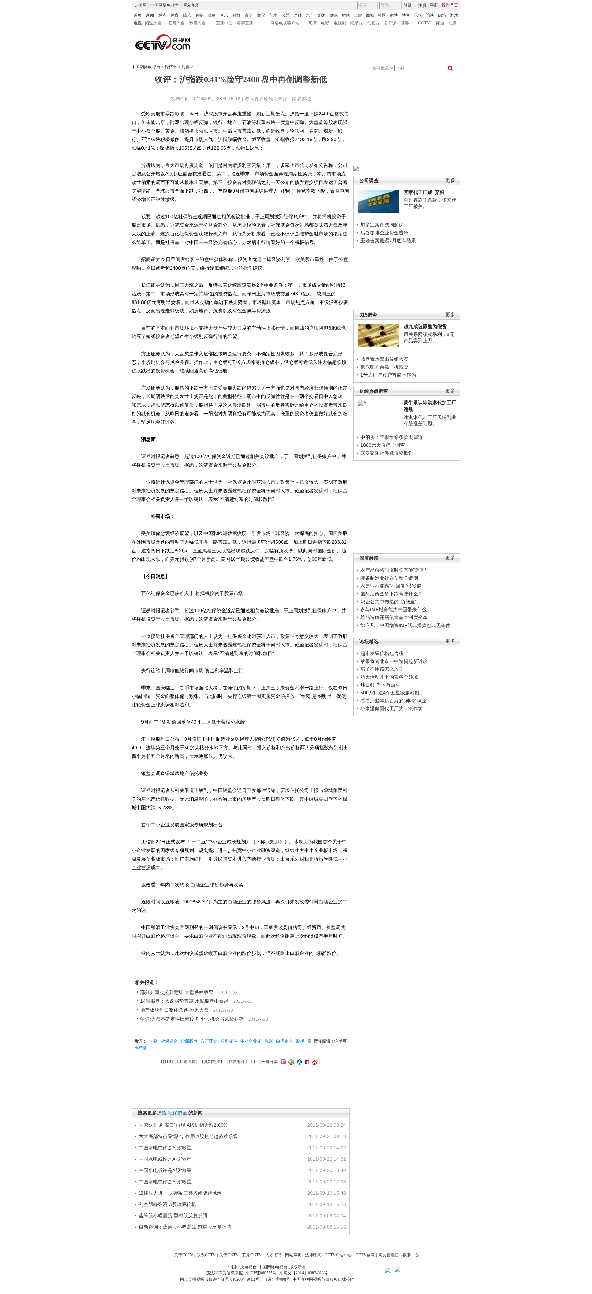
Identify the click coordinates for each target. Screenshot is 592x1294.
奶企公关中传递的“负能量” (388, 601)
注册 (422, 5)
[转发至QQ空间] (290, 1061)
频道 (440, 23)
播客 (405, 23)
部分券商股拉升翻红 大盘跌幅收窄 (176, 992)
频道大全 (153, 23)
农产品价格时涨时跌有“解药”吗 (393, 570)
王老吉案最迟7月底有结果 (388, 240)
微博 (394, 15)
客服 (434, 5)
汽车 (310, 15)
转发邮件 (237, 1061)
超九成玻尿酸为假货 (425, 326)
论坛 (418, 15)
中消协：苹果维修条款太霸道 (391, 437)
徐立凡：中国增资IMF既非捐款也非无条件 (405, 625)
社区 (382, 15)
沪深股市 (189, 1041)
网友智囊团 (388, 1255)
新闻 (150, 15)
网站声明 (293, 1255)
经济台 (171, 67)
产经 (298, 15)
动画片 (373, 23)
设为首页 (450, 5)
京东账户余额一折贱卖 (384, 367)
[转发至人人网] (298, 1061)
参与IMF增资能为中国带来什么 (393, 609)
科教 (236, 15)
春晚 (199, 15)
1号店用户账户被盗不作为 (388, 375)
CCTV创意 (365, 1255)
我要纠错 (187, 1061)
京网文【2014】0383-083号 (303, 1273)
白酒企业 (284, 1041)
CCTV (424, 23)
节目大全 (197, 23)
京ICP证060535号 (260, 1273)
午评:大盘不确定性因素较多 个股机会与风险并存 (192, 1019)
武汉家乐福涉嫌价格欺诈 (386, 453)
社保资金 (169, 1041)
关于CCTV (183, 1255)
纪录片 (356, 23)
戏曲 (212, 15)
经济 (162, 15)
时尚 (346, 15)
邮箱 (442, 15)
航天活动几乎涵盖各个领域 (389, 677)
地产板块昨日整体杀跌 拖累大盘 (174, 1010)
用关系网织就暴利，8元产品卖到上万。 (429, 337)
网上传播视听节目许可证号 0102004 (212, 1279)
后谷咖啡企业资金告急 (384, 232)
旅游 (322, 15)
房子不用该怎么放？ (382, 669)
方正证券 (209, 1041)
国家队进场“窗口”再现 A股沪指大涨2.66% (183, 1125)
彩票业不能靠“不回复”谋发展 (390, 586)
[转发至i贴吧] (306, 1061)
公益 (286, 15)
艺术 (273, 15)
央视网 (140, 5)
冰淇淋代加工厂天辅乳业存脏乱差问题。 (430, 420)
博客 (406, 15)
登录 (408, 5)
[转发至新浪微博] (314, 1061)
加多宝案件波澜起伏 (382, 224)
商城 (370, 15)
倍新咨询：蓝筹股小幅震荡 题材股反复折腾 (185, 1227)
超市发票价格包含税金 (384, 653)
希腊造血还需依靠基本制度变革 (394, 617)
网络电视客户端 (285, 23)
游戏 (454, 15)
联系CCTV (206, 1255)
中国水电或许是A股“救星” (166, 1147)
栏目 (453, 23)
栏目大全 (176, 23)
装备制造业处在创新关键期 (389, 578)
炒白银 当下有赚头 (380, 685)
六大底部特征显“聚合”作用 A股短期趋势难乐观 (188, 1136)
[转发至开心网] (282, 1061)
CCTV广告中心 (338, 1255)
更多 (450, 180)
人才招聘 (273, 1255)
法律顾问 (313, 1255)
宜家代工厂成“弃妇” (425, 192)
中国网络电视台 (164, 5)
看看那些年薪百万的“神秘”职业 (393, 700)
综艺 (187, 15)
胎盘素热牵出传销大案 (384, 359)
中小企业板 (251, 1041)
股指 (300, 1041)
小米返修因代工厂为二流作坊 (391, 708)
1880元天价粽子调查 (382, 445)
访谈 (430, 15)
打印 (167, 1061)
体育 (175, 15)
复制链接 (212, 1061)
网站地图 (191, 5)
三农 (358, 15)
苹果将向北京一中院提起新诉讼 (394, 661)
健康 (334, 15)
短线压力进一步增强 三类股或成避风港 (180, 1193)
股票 (186, 67)
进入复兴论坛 (259, 98)
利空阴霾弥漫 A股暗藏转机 (167, 1204)
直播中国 (224, 23)
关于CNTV (229, 1255)
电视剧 (340, 23)
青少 (249, 15)
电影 (325, 23)
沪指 (153, 1041)
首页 (138, 15)
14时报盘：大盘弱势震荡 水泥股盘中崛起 (184, 1001)
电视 (138, 23)
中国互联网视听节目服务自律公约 (323, 1279)
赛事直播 (245, 23)
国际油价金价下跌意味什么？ (391, 593)
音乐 (224, 15)
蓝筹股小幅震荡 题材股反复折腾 (173, 1215)
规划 (268, 1041)
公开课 (390, 23)
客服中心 (410, 1255)
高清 (312, 23)
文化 (261, 15)
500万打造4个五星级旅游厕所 (392, 692)
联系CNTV (252, 1255)
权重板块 (229, 1041)
